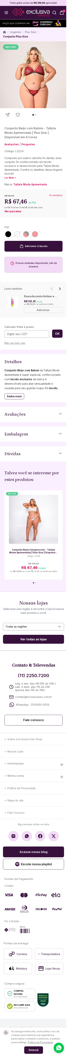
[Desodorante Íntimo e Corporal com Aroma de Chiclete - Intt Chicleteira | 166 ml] (12, 301)
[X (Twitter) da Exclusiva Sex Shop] (53, 836)
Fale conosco (33, 720)
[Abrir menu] (6, 12)
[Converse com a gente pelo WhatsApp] (59, 1048)
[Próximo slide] (60, 288)
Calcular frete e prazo (19, 326)
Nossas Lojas (15, 751)
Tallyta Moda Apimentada (30, 184)
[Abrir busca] (54, 12)
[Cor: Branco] (17, 234)
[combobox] (33, 626)
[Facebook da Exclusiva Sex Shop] (40, 836)
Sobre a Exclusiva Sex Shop (24, 739)
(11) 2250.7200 (33, 675)
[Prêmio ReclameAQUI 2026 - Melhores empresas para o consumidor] (43, 1000)
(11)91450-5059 (40, 704)
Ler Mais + (10, 177)
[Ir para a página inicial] (31, 12)
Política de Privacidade (21, 788)
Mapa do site (15, 800)
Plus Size (30, 32)
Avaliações (11, 144)
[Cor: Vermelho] (35, 234)
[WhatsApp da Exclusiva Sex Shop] (27, 836)
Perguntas (28, 144)
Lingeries (15, 32)
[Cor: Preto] (8, 234)
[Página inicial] (4, 32)
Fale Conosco (16, 812)
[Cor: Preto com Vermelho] (26, 234)
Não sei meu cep (14, 343)
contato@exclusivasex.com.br (33, 696)
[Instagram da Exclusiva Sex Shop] (13, 836)
